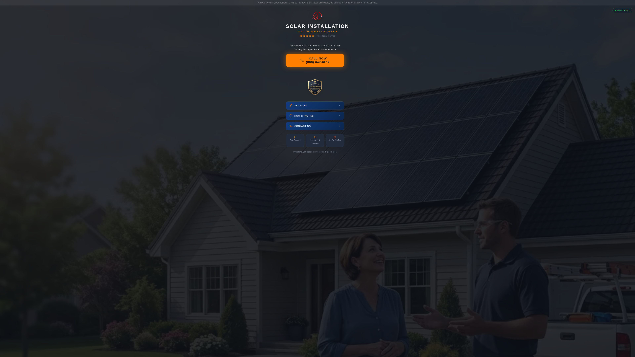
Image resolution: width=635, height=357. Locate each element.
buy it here (281, 2)
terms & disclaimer (327, 151)
